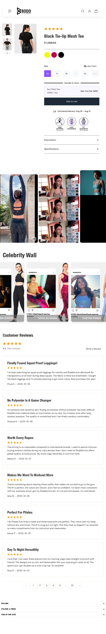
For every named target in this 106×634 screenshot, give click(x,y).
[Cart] (96, 11)
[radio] (47, 55)
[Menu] (10, 11)
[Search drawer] (83, 11)
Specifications (51, 148)
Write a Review (93, 348)
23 (72, 585)
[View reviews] (53, 28)
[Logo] (24, 11)
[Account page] (89, 11)
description (50, 139)
